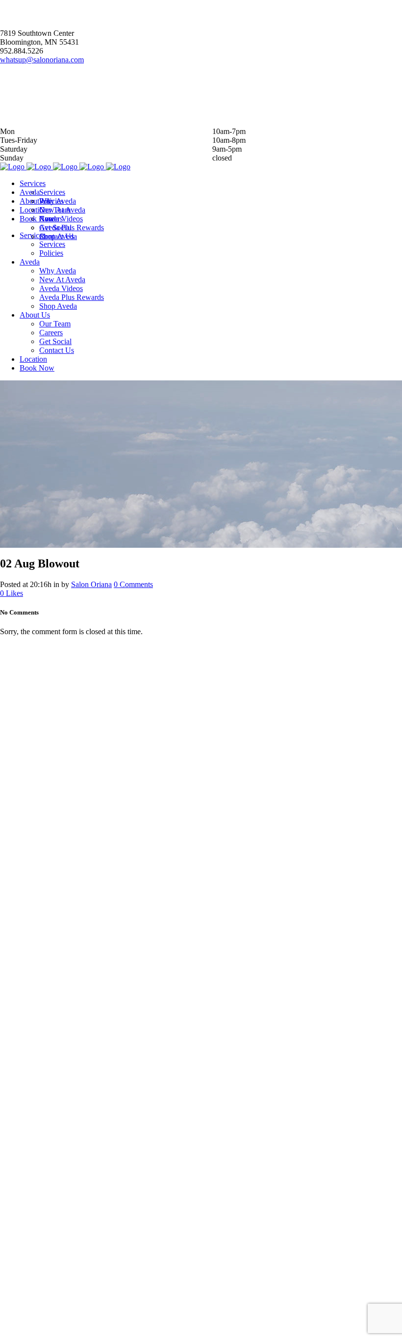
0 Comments (133, 584)
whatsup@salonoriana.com (42, 59)
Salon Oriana (91, 584)
